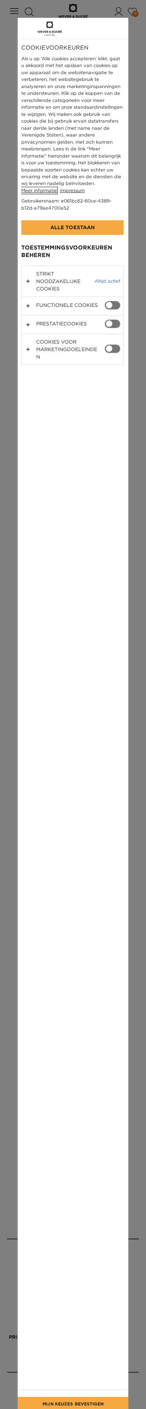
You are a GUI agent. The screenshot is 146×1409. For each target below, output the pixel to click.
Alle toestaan (72, 227)
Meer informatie (39, 190)
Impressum (72, 190)
